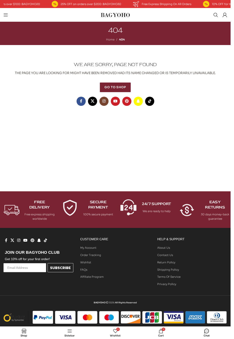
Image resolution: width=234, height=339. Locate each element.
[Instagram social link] (104, 101)
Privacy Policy (166, 284)
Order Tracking (90, 255)
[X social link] (92, 101)
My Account (88, 247)
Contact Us (165, 255)
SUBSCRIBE (60, 267)
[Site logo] (115, 14)
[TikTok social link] (149, 101)
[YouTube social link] (115, 101)
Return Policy (166, 262)
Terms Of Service (169, 276)
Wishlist (85, 262)
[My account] (224, 14)
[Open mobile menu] (5, 14)
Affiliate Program (92, 276)
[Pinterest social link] (126, 101)
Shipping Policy (168, 269)
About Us (163, 247)
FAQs (83, 269)
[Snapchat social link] (138, 101)
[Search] (215, 14)
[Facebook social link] (81, 101)
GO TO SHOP (115, 87)
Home (110, 39)
